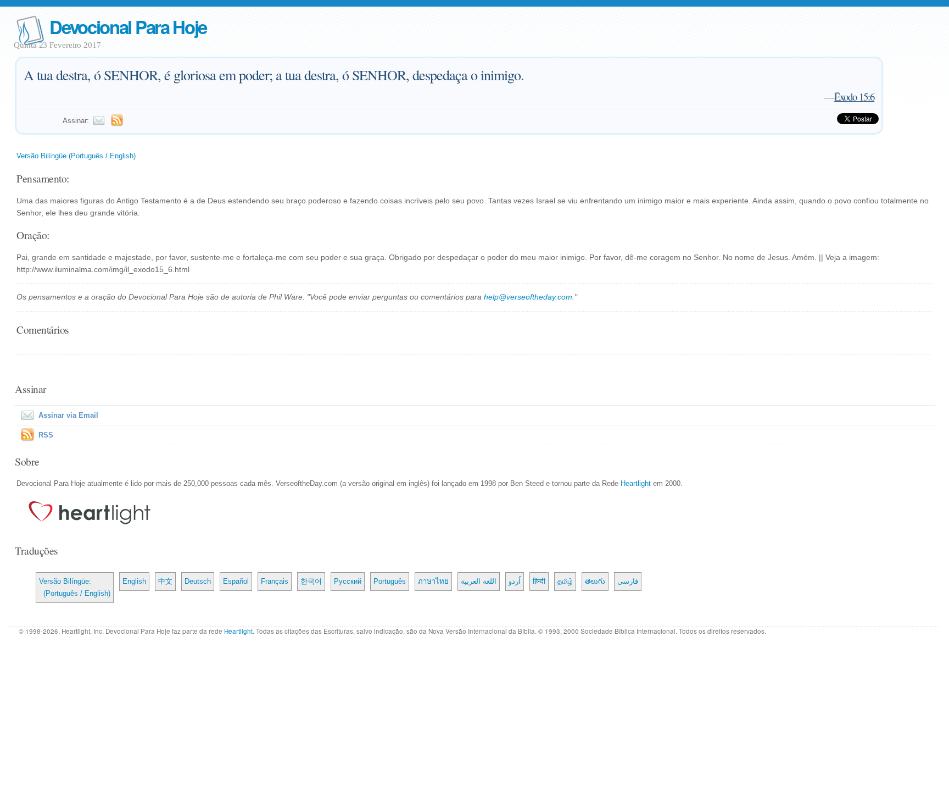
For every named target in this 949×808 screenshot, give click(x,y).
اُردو (515, 581)
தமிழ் (565, 581)
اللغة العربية (478, 581)
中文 (165, 581)
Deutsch (198, 581)
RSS (45, 435)
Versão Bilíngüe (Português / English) (76, 156)
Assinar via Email (68, 415)
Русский (347, 581)
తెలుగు (595, 581)
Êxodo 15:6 (854, 96)
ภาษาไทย (433, 581)
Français (274, 581)
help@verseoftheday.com (528, 296)
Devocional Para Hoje (127, 27)
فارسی (627, 581)
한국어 (311, 581)
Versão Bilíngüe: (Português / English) (74, 587)
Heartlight (636, 483)
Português (389, 581)
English (134, 581)
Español (236, 581)
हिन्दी (539, 581)
